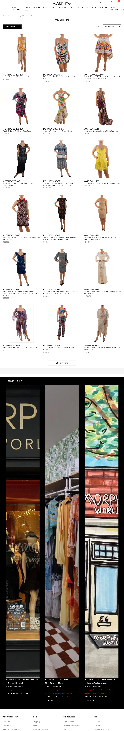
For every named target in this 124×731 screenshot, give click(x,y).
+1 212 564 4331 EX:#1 (21, 693)
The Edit (96, 721)
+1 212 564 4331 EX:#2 (100, 696)
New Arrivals (17, 9)
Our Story (6, 721)
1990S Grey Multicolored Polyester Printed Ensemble (58, 348)
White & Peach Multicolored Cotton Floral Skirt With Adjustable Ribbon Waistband (102, 78)
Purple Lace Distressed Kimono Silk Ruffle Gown (101, 131)
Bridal (36, 8)
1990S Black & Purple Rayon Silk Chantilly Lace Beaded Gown (20, 184)
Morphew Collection (101, 729)
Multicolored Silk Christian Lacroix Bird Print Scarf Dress (60, 78)
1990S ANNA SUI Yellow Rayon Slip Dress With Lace (102, 183)
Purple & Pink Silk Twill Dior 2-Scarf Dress (17, 131)
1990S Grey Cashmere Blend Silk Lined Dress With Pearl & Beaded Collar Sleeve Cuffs (61, 292)
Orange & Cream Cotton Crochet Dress (17, 77)
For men (97, 725)
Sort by (98, 27)
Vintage (63, 8)
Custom (103, 8)
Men (94, 8)
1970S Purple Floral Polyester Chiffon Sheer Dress (20, 347)
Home (4, 16)
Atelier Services (68, 721)
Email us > (10, 696)
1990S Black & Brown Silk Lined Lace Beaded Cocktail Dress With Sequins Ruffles (59, 238)
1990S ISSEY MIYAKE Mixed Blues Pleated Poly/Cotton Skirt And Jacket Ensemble (58, 184)
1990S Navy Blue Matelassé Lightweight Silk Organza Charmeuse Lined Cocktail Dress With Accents (20, 293)
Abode (85, 8)
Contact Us (7, 725)
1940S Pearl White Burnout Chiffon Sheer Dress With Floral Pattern (102, 292)
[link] (101, 2)
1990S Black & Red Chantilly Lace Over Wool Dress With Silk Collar (21, 238)
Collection (49, 8)
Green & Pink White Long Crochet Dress (57, 131)
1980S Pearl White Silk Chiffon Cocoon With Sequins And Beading (102, 348)
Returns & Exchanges (41, 729)
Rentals (66, 729)
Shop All (27, 9)
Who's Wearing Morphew (12, 729)
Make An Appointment (72, 725)
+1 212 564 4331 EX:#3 (60, 696)
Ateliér (75, 8)
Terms (35, 725)
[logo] (62, 4)
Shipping (36, 721)
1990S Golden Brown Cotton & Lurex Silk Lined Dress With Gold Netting (100, 238)
